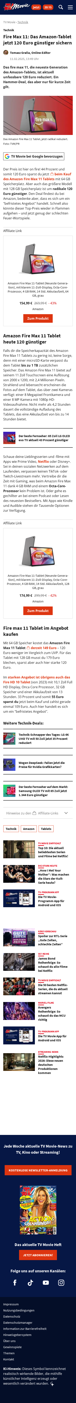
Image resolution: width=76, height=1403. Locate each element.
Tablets (46, 829)
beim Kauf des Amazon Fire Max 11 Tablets (37, 176)
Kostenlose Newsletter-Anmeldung (38, 1170)
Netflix (43, 461)
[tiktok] (30, 1283)
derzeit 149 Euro (44, 648)
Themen (9, 1353)
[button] (38, 813)
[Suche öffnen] (61, 7)
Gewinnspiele (12, 1347)
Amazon (28, 829)
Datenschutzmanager (17, 1322)
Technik (22, 22)
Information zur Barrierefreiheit (24, 1329)
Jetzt (36, 7)
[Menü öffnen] (70, 7)
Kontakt (8, 1359)
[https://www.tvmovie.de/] (16, 7)
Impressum (11, 1304)
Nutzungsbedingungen (18, 1310)
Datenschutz (11, 1316)
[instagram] (61, 1283)
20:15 (48, 7)
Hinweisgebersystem (17, 1335)
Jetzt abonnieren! (38, 1255)
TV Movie (9, 22)
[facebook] (15, 1283)
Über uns (9, 1341)
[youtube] (46, 1283)
